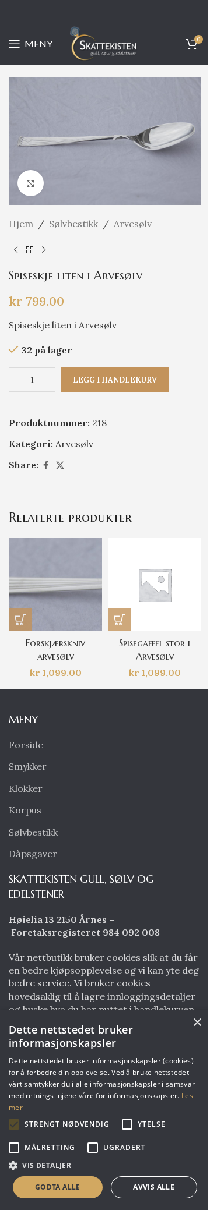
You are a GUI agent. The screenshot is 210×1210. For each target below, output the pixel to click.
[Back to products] (30, 250)
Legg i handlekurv (115, 380)
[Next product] (44, 250)
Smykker (28, 766)
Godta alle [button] (57, 1187)
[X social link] (60, 465)
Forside (26, 745)
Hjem (21, 223)
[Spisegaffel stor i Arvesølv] (154, 584)
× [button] (196, 1022)
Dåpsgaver (33, 853)
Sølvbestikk (73, 223)
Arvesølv (133, 223)
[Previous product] (16, 250)
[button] (20, 619)
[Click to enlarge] (31, 183)
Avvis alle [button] (153, 1187)
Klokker (26, 788)
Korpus (25, 810)
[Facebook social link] (45, 465)
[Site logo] (105, 42)
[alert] (105, 1110)
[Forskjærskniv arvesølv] (55, 584)
